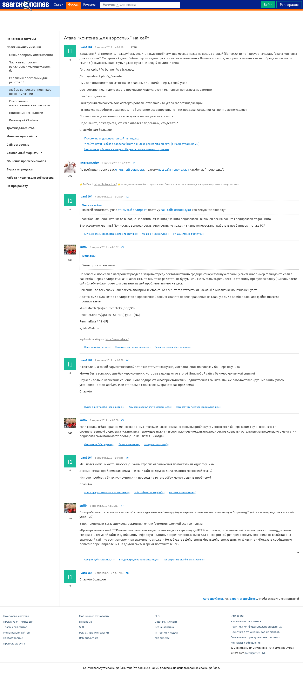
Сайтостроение (18, 144)
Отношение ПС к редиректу (99, 444)
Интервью (85, 621)
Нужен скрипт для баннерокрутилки (104, 406)
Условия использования (246, 621)
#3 (122, 247)
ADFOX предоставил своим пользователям (107, 492)
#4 (127, 360)
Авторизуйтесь (213, 598)
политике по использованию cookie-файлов (189, 668)
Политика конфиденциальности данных (256, 626)
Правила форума (14, 643)
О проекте (237, 616)
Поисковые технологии (26, 113)
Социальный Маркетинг (24, 153)
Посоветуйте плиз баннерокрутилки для (198, 406)
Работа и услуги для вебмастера (30, 177)
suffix (83, 247)
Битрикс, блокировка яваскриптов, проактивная (111, 233)
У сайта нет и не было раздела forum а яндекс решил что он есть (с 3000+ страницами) (141, 144)
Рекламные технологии (94, 632)
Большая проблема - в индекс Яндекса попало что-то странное (126, 149)
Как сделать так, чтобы (156, 444)
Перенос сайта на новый (97, 346)
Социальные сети (166, 621)
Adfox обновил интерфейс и (149, 492)
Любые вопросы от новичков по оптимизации (30, 91)
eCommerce (162, 638)
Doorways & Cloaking (23, 120)
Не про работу (17, 186)
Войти (268, 4)
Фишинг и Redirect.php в (155, 233)
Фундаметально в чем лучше (188, 233)
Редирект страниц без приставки (173, 346)
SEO (81, 627)
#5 (122, 420)
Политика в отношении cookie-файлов (255, 632)
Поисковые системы (21, 39)
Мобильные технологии (94, 616)
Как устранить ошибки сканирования (184, 559)
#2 (127, 196)
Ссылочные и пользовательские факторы (29, 103)
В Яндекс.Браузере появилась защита (139, 559)
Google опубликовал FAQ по (99, 559)
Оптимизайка (89, 163)
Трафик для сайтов (20, 128)
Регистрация (289, 4)
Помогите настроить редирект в (133, 346)
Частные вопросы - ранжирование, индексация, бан (29, 66)
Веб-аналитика (88, 638)
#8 (127, 573)
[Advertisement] (151, 21)
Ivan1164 (86, 47)
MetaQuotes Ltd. (255, 653)
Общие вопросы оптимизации (31, 55)
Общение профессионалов (26, 161)
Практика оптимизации (24, 47)
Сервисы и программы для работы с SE (28, 80)
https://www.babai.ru (117, 339)
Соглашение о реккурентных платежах (255, 637)
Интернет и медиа (166, 632)
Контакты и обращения (246, 642)
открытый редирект (129, 169)
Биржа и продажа (20, 169)
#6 (127, 457)
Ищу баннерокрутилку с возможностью (150, 406)
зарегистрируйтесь (243, 598)
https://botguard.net (105, 184)
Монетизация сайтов (22, 136)
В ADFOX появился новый (182, 492)
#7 (122, 506)
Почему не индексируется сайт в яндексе (111, 138)
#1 (134, 163)
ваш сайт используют (173, 169)
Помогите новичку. (129, 444)
